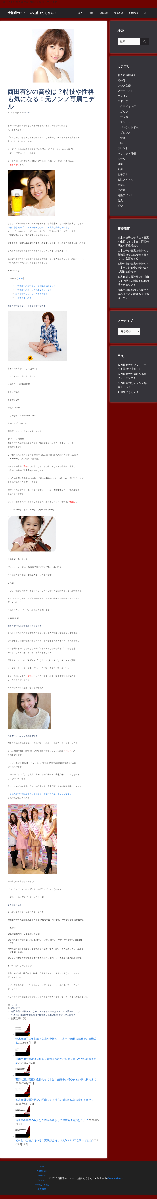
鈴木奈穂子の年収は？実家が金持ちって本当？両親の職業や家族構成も (133, 241)
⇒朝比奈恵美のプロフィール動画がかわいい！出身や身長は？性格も (38, 227)
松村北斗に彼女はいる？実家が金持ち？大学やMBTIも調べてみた (53, 1140)
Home (41, 1166)
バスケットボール (130, 127)
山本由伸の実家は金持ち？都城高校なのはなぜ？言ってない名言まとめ (133, 254)
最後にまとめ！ (23, 298)
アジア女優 (124, 85)
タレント (123, 148)
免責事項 (41, 1189)
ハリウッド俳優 (127, 153)
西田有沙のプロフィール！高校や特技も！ (35, 286)
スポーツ (123, 101)
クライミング (128, 106)
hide (20, 278)
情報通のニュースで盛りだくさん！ (32, 13)
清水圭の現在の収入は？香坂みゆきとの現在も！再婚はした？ (51, 1120)
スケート (125, 122)
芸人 (80, 12)
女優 (120, 169)
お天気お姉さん (127, 75)
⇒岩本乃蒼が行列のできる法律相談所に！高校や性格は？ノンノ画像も (39, 794)
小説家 (121, 190)
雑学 (120, 205)
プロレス (125, 132)
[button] (145, 13)
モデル (14, 1004)
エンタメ (123, 96)
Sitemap (133, 12)
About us (118, 12)
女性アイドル (125, 179)
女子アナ (123, 174)
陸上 (122, 143)
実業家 (121, 185)
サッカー (125, 117)
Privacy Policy (41, 1184)
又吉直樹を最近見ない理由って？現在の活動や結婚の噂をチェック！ (55, 1099)
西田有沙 (15, 1007)
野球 (122, 138)
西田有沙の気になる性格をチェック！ (33, 290)
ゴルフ (124, 111)
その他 (121, 80)
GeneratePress (115, 1178)
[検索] (144, 41)
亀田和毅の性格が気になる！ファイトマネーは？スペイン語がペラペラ (45, 1011)
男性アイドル (125, 195)
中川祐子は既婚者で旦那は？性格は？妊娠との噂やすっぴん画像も (43, 1014)
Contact (103, 12)
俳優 (91, 12)
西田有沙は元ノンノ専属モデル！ (31, 294)
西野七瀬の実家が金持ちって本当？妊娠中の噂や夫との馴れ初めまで (55, 1079)
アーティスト (125, 91)
